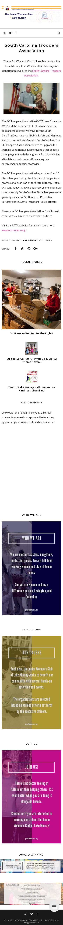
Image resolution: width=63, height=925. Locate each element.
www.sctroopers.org (14, 230)
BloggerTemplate (31, 922)
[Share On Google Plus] (35, 248)
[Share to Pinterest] (29, 248)
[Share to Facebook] (15, 248)
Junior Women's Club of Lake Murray (30, 920)
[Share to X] (22, 248)
